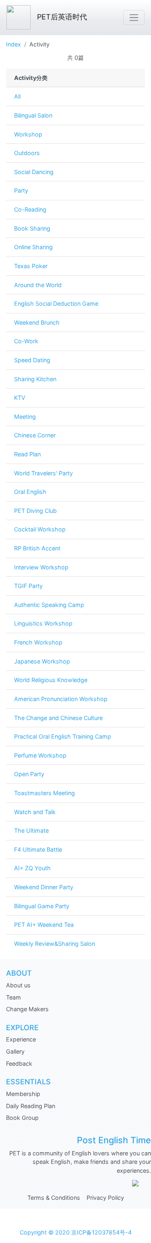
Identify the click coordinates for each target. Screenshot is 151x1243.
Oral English (30, 491)
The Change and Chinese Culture (58, 717)
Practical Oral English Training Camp (62, 736)
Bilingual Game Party (41, 906)
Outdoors (27, 152)
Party (21, 190)
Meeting (25, 416)
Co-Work (26, 341)
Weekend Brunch (37, 322)
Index (13, 44)
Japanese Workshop (42, 661)
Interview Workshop (41, 567)
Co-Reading (30, 209)
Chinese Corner (35, 435)
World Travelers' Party (43, 473)
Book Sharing (32, 228)
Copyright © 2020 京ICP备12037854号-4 (76, 1232)
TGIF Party (28, 585)
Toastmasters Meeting (44, 792)
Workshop (28, 134)
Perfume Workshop (40, 755)
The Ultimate (31, 830)
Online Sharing (33, 247)
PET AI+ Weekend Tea (44, 924)
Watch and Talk (35, 811)
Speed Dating (32, 360)
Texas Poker (31, 265)
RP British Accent (37, 548)
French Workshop (38, 642)
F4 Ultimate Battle (38, 849)
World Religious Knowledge (50, 679)
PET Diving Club (35, 510)
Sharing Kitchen (35, 379)
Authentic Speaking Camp (49, 604)
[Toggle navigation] (134, 17)
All (17, 96)
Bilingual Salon (33, 115)
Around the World (38, 284)
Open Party (29, 774)
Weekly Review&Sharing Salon (54, 943)
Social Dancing (34, 171)
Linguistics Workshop (43, 623)
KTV (19, 397)
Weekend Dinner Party (43, 887)
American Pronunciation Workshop (61, 698)
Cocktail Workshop (40, 529)
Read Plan (27, 454)
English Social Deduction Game (56, 303)
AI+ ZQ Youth (32, 868)
